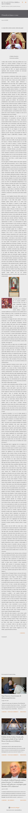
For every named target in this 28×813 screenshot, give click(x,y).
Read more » (23, 711)
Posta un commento (13, 711)
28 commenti (11, 800)
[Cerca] (22, 2)
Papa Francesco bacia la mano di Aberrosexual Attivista (11, 697)
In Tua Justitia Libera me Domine (10, 3)
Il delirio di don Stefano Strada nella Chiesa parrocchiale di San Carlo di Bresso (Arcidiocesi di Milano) (12, 739)
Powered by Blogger (14, 807)
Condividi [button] (22, 633)
